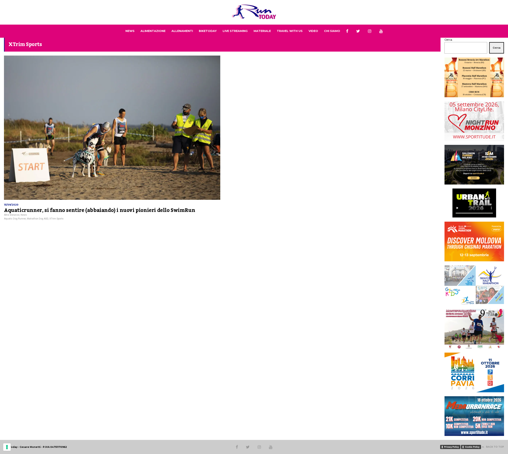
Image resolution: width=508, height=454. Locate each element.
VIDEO (313, 31)
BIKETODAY (208, 31)
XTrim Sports (56, 218)
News (24, 215)
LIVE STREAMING (235, 31)
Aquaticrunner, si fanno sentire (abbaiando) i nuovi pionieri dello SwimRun (99, 210)
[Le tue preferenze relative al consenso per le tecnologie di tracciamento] (7, 447)
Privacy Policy (451, 446)
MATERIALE (262, 31)
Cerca (448, 40)
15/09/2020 (11, 204)
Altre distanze (11, 215)
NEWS (130, 31)
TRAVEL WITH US (290, 31)
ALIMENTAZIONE (152, 31)
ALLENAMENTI (182, 31)
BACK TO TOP (495, 446)
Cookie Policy (472, 446)
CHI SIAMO (332, 31)
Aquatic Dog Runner (15, 218)
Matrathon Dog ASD (37, 218)
